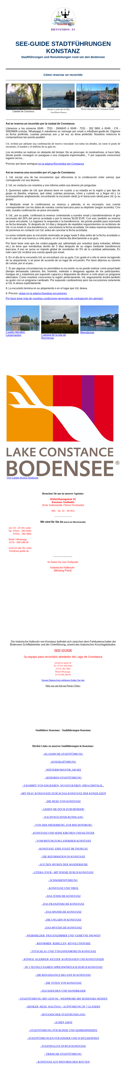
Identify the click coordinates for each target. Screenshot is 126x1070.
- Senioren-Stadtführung (63, 777)
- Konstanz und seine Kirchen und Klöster (63, 832)
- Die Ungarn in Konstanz (63, 919)
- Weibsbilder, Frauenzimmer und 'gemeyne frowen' (63, 935)
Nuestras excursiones (54, 293)
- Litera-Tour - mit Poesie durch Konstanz (63, 872)
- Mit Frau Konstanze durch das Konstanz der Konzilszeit (63, 793)
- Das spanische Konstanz (63, 911)
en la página (45, 163)
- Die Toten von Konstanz (63, 983)
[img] (63, 16)
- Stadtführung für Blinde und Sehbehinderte (63, 1030)
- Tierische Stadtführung (63, 1054)
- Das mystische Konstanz (63, 927)
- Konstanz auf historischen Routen (63, 1061)
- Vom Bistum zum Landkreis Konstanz (63, 840)
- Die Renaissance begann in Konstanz (63, 975)
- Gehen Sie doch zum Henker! (63, 809)
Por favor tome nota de (19, 298)
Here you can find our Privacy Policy (63, 686)
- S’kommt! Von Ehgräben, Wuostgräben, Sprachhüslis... (63, 785)
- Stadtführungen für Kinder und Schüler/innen (63, 1038)
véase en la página (30, 293)
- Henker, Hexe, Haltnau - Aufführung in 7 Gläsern (63, 1006)
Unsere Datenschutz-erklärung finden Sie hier (63, 680)
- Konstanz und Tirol (63, 888)
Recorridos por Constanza (68, 163)
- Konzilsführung (63, 761)
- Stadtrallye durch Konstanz (63, 1046)
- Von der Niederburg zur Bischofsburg (63, 825)
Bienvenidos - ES (63, 29)
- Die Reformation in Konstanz (63, 856)
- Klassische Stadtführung (63, 754)
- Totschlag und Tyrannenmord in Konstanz (63, 951)
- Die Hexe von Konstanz (63, 801)
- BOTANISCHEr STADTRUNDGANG (63, 1014)
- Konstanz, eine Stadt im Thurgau (63, 848)
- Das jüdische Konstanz (63, 896)
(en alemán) (68, 298)
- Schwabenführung (63, 880)
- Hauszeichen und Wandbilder (63, 990)
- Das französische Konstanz (63, 904)
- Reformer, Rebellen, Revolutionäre (63, 943)
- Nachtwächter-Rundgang (63, 817)
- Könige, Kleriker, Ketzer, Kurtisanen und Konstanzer (63, 959)
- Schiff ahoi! (63, 1022)
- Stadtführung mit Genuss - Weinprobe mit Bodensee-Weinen (63, 998)
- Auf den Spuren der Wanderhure (63, 864)
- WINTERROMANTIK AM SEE (63, 769)
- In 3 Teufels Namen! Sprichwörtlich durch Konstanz (63, 967)
